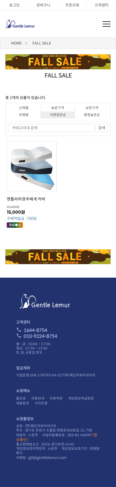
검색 (101, 127)
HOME (16, 43)
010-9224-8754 (40, 336)
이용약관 (56, 398)
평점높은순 (92, 115)
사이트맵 (41, 403)
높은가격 (57, 108)
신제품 (24, 108)
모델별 (24, 115)
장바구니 (43, 5)
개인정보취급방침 (81, 398)
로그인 (14, 5)
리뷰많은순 (58, 115)
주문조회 (72, 5)
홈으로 (21, 398)
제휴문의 (22, 403)
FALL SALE (41, 43)
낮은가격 (92, 108)
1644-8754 (35, 330)
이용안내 (37, 398)
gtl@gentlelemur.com (47, 457)
